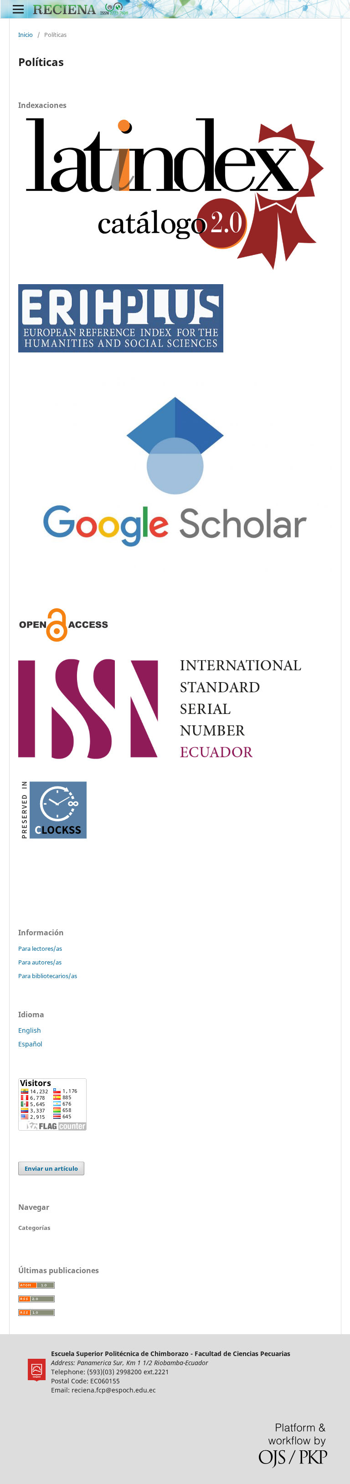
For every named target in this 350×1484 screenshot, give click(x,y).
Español (30, 1044)
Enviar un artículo (51, 1168)
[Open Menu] (18, 9)
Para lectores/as (40, 948)
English (29, 1030)
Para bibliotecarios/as (47, 976)
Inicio (25, 35)
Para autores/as (40, 962)
